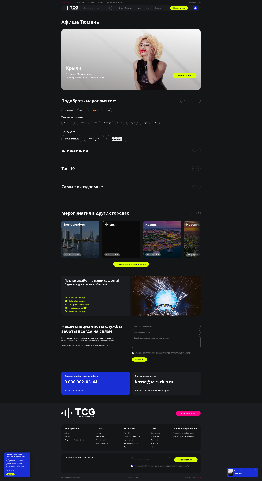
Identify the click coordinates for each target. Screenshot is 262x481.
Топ (108, 110)
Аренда (99, 433)
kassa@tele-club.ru (154, 381)
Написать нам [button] (179, 8)
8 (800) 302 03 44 (195, 2)
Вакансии (91, 3)
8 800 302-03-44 (80, 381)
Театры (145, 123)
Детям (95, 123)
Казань (151, 224)
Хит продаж (68, 110)
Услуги (139, 8)
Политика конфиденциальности (70, 477)
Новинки (82, 110)
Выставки (83, 123)
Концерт (107, 123)
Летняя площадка (131, 443)
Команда (154, 440)
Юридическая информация (183, 433)
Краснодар (195, 224)
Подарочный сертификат (74, 440)
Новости (100, 3)
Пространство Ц (130, 440)
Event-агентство (102, 443)
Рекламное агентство (104, 440)
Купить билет (184, 75)
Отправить (139, 359)
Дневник (127, 447)
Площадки (129, 8)
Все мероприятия (190, 101)
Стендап (132, 123)
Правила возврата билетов (183, 436)
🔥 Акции (97, 110)
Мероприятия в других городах (95, 213)
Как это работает (11, 470)
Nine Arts (198, 477)
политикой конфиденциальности (168, 352)
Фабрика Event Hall (132, 436)
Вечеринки (68, 123)
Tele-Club (128, 433)
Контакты (158, 8)
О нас (148, 8)
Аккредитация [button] (188, 413)
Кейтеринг (100, 436)
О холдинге (81, 3)
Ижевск (110, 224)
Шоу (156, 123)
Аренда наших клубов (114, 3)
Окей (10, 474)
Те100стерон (238, 474)
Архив (67, 436)
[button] (65, 2)
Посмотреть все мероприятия (131, 264)
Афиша (120, 8)
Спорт (119, 123)
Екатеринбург (74, 224)
